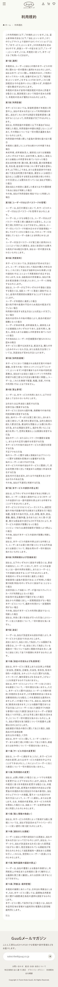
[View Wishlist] (54, 3)
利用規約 (50, 970)
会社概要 (29, 973)
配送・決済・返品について (35, 966)
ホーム (8, 25)
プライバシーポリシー (36, 970)
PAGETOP (53, 981)
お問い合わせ (18, 966)
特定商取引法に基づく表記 (15, 970)
